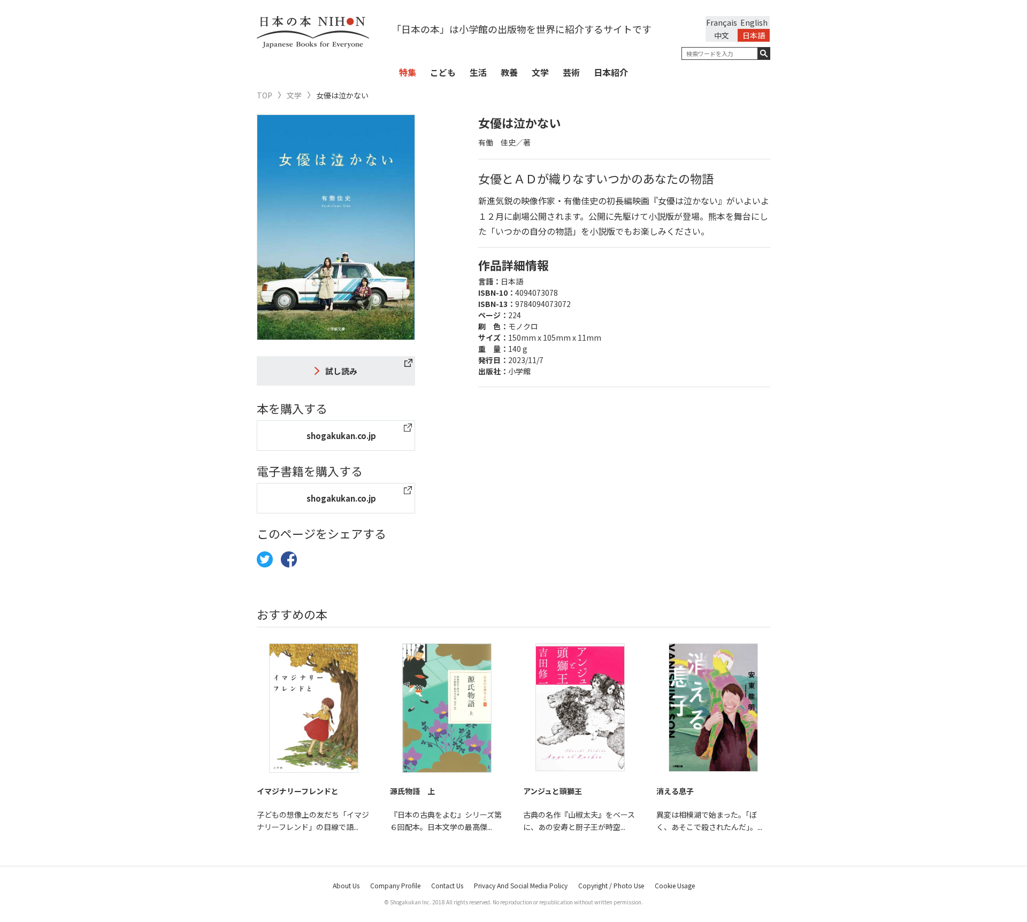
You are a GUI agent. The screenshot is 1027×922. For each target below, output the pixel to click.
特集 (407, 72)
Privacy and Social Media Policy (521, 885)
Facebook (289, 559)
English (754, 22)
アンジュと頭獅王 (552, 791)
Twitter (265, 559)
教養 (509, 72)
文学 (540, 72)
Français (721, 22)
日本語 (753, 35)
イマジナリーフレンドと (298, 791)
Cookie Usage (675, 885)
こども (443, 72)
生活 (478, 72)
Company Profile (395, 885)
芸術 (571, 72)
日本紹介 (611, 72)
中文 (721, 35)
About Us (346, 885)
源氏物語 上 (412, 791)
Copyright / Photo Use (611, 885)
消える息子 (675, 791)
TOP (264, 95)
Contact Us (447, 885)
